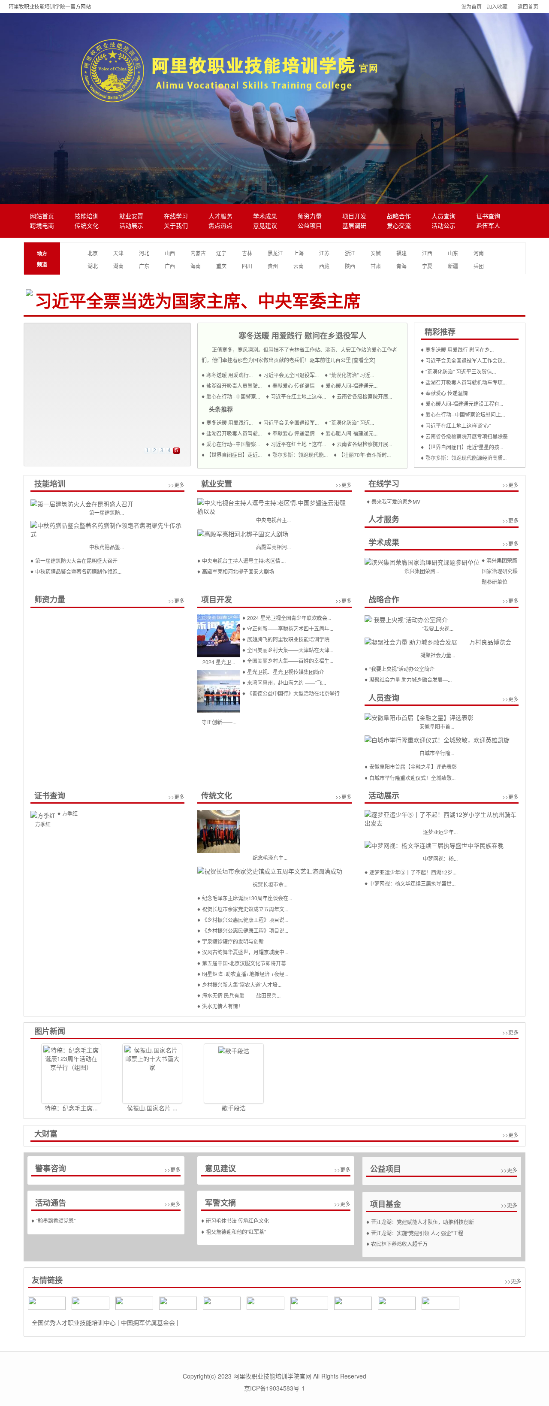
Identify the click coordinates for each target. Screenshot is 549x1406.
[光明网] (222, 1302)
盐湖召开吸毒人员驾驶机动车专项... (466, 382)
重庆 (221, 265)
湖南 (118, 265)
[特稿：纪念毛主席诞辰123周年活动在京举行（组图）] (71, 1073)
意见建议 (265, 226)
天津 (118, 253)
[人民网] (47, 1302)
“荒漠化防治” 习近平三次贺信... (460, 371)
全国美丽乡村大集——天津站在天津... (290, 649)
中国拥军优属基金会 (148, 1322)
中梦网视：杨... (440, 858)
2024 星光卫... (218, 661)
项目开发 (354, 216)
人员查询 (443, 216)
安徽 (376, 253)
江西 (427, 253)
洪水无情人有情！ (222, 1006)
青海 (401, 265)
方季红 (43, 824)
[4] (397, 1302)
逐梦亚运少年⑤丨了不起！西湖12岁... (412, 872)
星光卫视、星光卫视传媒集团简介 (285, 671)
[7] (440, 1302)
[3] (353, 1302)
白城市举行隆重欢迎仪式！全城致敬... (412, 777)
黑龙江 (275, 253)
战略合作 (399, 216)
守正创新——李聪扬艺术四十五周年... (290, 628)
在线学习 (176, 216)
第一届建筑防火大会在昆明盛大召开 (76, 560)
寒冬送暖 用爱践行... (229, 374)
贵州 (273, 265)
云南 (298, 265)
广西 (170, 265)
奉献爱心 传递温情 (293, 385)
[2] (265, 1302)
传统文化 (87, 226)
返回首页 (528, 6)
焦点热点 (220, 226)
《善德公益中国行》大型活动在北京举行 (293, 693)
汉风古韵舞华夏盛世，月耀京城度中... (245, 951)
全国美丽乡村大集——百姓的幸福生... (290, 660)
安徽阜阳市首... (436, 726)
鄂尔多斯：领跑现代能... (300, 454)
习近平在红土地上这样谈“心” (458, 425)
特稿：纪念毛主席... (71, 1108)
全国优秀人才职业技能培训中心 (74, 1322)
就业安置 (131, 216)
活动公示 (443, 226)
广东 (144, 265)
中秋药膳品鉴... (106, 546)
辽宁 (221, 253)
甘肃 (376, 265)
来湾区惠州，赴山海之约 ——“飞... (286, 682)
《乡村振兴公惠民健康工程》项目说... (245, 919)
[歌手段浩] (234, 1073)
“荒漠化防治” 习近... (351, 374)
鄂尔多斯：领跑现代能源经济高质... (466, 457)
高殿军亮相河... (273, 546)
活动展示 (131, 226)
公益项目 (310, 226)
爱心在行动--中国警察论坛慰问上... (465, 414)
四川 (247, 265)
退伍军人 (488, 226)
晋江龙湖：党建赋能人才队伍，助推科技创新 (422, 1221)
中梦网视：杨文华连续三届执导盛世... (412, 883)
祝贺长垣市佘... (270, 884)
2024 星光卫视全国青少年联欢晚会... (289, 617)
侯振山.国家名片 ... (152, 1108)
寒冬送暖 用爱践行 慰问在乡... (459, 349)
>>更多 (176, 484)
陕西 (350, 265)
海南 (195, 265)
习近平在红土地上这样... (298, 396)
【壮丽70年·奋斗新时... (364, 454)
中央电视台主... (273, 519)
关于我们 (176, 226)
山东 (453, 253)
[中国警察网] (178, 1302)
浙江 (350, 253)
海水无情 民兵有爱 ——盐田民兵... (241, 995)
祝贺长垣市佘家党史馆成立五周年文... (245, 909)
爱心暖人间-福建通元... (351, 385)
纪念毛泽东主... (270, 857)
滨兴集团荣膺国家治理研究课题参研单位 (500, 570)
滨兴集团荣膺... (421, 570)
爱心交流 (399, 226)
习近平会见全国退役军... (291, 374)
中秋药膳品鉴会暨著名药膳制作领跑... (78, 571)
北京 (92, 253)
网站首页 (42, 216)
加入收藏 (497, 6)
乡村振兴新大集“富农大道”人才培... (241, 984)
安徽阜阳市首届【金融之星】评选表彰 (413, 766)
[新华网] (90, 1302)
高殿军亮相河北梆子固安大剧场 (238, 571)
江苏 (324, 253)
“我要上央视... (437, 628)
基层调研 (354, 226)
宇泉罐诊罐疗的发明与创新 (233, 941)
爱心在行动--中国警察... (233, 396)
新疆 (453, 265)
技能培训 (87, 216)
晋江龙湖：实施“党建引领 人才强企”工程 (417, 1233)
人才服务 (220, 216)
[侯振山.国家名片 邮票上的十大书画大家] (152, 1073)
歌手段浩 (234, 1108)
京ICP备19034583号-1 (274, 1388)
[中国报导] (134, 1302)
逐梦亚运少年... (440, 831)
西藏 (324, 265)
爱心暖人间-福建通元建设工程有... (464, 403)
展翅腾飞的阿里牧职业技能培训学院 (288, 639)
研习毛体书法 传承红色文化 (237, 1220)
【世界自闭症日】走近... (234, 454)
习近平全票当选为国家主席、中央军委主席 (198, 301)
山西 (170, 253)
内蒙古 (198, 253)
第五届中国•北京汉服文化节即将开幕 (244, 963)
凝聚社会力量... (437, 655)
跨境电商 (42, 226)
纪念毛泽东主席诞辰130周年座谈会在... (247, 897)
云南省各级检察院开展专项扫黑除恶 (466, 436)
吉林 (247, 253)
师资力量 (310, 216)
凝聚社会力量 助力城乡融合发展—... (410, 679)
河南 (479, 253)
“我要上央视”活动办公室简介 (401, 668)
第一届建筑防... (106, 512)
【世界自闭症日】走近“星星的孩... (464, 447)
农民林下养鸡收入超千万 (399, 1243)
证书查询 (488, 216)
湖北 (92, 265)
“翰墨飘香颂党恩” (55, 1220)
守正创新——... (219, 722)
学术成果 (265, 216)
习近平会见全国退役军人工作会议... (466, 360)
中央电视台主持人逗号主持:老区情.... (244, 560)
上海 (298, 253)
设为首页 (471, 6)
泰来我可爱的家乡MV (395, 501)
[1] (309, 1302)
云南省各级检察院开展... (364, 396)
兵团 (479, 265)
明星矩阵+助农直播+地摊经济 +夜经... (245, 973)
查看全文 (363, 359)
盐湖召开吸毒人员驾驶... (234, 385)
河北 (144, 253)
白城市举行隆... (436, 752)
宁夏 (427, 265)
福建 (401, 253)
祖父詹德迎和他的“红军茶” (236, 1231)
